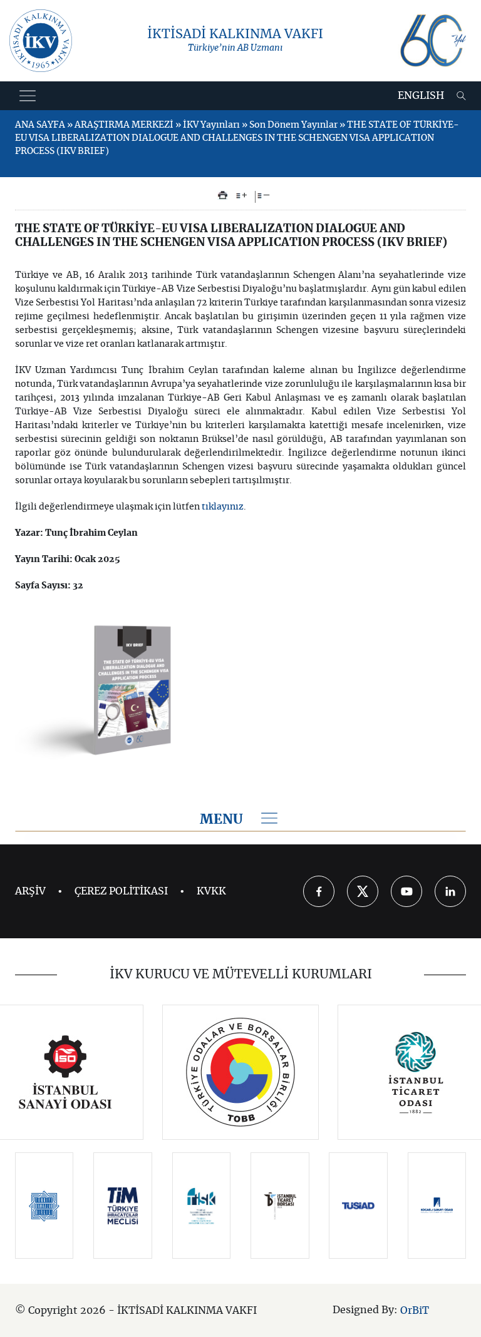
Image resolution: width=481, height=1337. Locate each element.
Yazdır (222, 195)
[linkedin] (450, 891)
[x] (362, 891)
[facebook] (318, 891)
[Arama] (461, 95)
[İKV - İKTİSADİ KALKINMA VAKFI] (40, 40)
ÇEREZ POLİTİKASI (121, 891)
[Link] (65, 1072)
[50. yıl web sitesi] (432, 40)
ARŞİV (30, 891)
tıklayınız (223, 507)
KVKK (211, 891)
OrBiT (414, 1311)
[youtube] (406, 891)
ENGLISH (421, 96)
